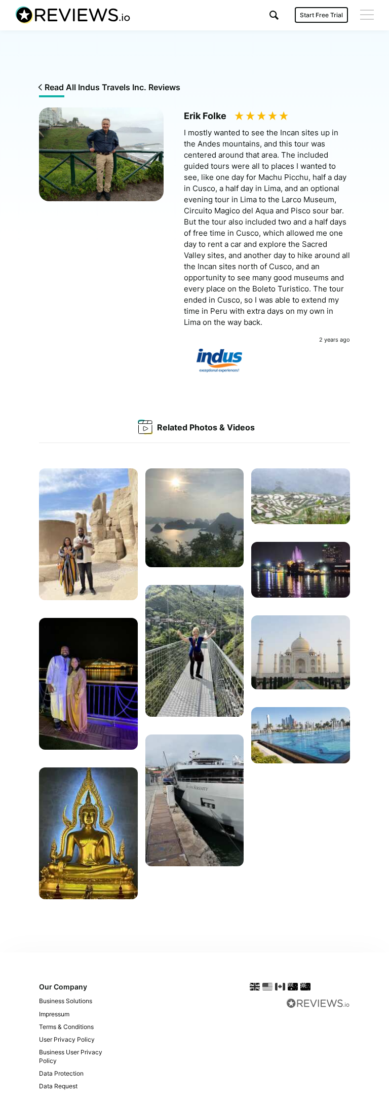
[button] (274, 15)
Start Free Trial (321, 15)
